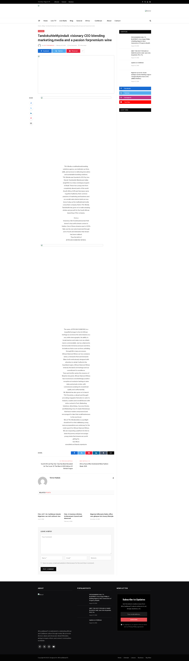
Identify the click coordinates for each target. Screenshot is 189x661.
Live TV (53, 21)
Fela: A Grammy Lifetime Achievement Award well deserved (73, 516)
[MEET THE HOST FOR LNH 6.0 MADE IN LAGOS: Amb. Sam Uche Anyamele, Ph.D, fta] (124, 53)
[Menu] (39, 20)
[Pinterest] (31, 118)
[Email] (31, 123)
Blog (71, 21)
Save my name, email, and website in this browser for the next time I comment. (68, 563)
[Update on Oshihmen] (124, 65)
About (109, 21)
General (64, 2)
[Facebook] (31, 103)
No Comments (73, 45)
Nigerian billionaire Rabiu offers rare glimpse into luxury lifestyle (101, 515)
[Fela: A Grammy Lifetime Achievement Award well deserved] (76, 504)
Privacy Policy (133, 627)
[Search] (150, 21)
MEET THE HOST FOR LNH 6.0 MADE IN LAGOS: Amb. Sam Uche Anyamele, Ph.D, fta (141, 53)
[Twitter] (31, 108)
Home (46, 21)
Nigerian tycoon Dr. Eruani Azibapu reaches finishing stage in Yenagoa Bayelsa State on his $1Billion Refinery (141, 76)
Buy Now (148, 657)
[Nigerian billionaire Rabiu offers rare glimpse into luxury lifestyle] (102, 504)
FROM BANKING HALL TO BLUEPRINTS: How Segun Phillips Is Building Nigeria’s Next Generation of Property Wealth (140, 40)
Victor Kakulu (49, 45)
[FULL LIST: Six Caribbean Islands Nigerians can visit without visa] (50, 504)
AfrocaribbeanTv (63, 657)
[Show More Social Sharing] (83, 51)
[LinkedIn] (31, 113)
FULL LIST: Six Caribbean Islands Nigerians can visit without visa (49, 515)
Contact (117, 21)
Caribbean (98, 21)
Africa (87, 21)
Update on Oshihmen (137, 63)
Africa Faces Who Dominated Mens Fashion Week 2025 (94, 465)
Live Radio (63, 21)
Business (71, 2)
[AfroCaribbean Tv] (44, 11)
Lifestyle (56, 2)
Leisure (133, 657)
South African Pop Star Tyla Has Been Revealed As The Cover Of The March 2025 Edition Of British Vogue (57, 466)
